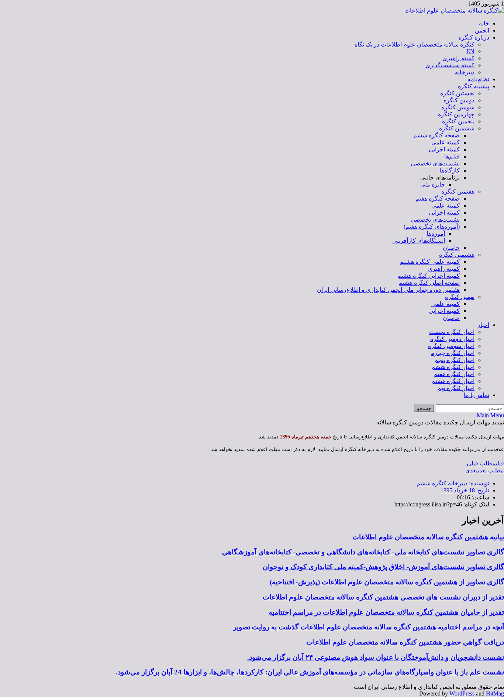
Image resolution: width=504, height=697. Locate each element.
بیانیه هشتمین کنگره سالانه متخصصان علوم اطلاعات (428, 537)
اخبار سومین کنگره (451, 346)
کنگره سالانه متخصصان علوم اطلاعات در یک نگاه (414, 44)
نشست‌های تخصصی (435, 163)
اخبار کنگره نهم (455, 388)
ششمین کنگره (456, 128)
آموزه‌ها (436, 233)
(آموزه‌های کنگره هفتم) (432, 226)
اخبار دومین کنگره (452, 339)
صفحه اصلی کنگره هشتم (429, 283)
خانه (484, 23)
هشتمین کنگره (456, 255)
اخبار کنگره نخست (451, 332)
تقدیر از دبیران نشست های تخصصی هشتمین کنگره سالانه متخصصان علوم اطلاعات (383, 597)
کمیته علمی (445, 142)
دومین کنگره (458, 100)
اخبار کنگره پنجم (454, 360)
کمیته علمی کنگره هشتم (430, 262)
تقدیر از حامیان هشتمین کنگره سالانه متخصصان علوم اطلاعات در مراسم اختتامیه (386, 612)
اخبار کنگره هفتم (454, 374)
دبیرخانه (464, 72)
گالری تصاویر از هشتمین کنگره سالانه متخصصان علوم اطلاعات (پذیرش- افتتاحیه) (387, 582)
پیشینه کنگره (473, 86)
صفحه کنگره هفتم (437, 198)
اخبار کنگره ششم (452, 367)
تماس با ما (476, 395)
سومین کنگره (457, 107)
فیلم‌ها (452, 156)
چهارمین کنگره (456, 114)
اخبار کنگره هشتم (452, 381)
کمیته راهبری (458, 58)
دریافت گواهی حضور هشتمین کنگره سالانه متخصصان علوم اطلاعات (405, 642)
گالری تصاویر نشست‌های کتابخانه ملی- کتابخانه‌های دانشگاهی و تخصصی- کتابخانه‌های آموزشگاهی (363, 552)
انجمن (482, 30)
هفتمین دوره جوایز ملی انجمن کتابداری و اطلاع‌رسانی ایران (388, 290)
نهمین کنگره (459, 297)
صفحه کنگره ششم (436, 135)
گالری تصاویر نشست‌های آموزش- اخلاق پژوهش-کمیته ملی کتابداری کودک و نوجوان (383, 567)
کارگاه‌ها (449, 170)
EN (470, 51)
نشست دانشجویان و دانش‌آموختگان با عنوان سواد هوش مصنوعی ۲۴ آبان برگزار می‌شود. (375, 657)
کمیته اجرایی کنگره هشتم (428, 276)
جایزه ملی (432, 184)
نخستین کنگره (457, 93)
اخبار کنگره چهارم (452, 353)
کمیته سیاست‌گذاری (449, 65)
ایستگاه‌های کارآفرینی (418, 241)
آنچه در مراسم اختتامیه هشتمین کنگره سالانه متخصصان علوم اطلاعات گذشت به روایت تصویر (368, 627)
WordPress (461, 693)
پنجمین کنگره (458, 121)
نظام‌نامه (478, 79)
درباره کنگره (474, 37)
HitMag (495, 693)
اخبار (483, 325)
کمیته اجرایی (444, 149)
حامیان (451, 248)
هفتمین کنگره (457, 191)
